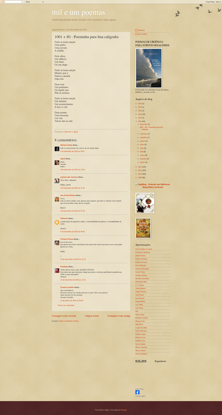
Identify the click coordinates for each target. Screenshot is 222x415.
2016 (140, 111)
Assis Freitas (139, 389)
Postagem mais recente (64, 316)
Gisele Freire (140, 272)
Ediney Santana (141, 259)
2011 (140, 170)
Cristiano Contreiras (142, 252)
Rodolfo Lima (140, 341)
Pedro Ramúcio (141, 331)
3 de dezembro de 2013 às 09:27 (72, 151)
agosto (143, 141)
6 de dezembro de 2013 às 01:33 (72, 211)
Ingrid (62, 159)
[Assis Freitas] (137, 394)
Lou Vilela (139, 305)
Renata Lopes (140, 334)
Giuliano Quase (141, 275)
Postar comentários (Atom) (69, 321)
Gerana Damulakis (142, 269)
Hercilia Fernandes (142, 279)
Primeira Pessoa (66, 239)
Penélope (64, 267)
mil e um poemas (78, 12)
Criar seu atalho (140, 396)
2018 (140, 107)
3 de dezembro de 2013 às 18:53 (72, 170)
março (142, 155)
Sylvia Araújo (140, 344)
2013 (140, 121)
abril (142, 152)
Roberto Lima (140, 337)
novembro (144, 134)
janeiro (142, 162)
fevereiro (143, 159)
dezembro (144, 124)
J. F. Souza (139, 285)
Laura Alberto (140, 301)
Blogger (124, 410)
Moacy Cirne (140, 321)
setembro (143, 137)
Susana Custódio (67, 287)
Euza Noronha (140, 265)
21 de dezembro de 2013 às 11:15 (73, 280)
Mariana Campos (141, 318)
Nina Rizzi (139, 324)
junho (142, 144)
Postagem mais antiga (118, 316)
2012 (140, 167)
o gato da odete (141, 328)
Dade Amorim (140, 256)
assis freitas (142, 34)
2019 (140, 104)
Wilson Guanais (141, 347)
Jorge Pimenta (140, 292)
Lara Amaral (139, 298)
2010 (140, 174)
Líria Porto (139, 308)
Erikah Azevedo (141, 262)
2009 (140, 178)
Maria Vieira (139, 315)
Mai (136, 311)
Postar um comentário (66, 305)
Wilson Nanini (140, 351)
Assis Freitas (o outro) (143, 249)
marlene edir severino (69, 177)
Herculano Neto (141, 282)
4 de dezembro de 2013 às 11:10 (72, 188)
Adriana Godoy (66, 145)
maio (142, 148)
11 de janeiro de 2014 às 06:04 (71, 301)
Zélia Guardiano (141, 354)
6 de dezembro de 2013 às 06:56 (72, 232)
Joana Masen (140, 288)
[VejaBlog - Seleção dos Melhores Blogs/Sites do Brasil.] (152, 185)
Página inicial (92, 316)
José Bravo (139, 295)
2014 (140, 118)
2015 (140, 114)
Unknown (64, 218)
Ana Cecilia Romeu (68, 195)
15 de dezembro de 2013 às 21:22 (73, 259)
